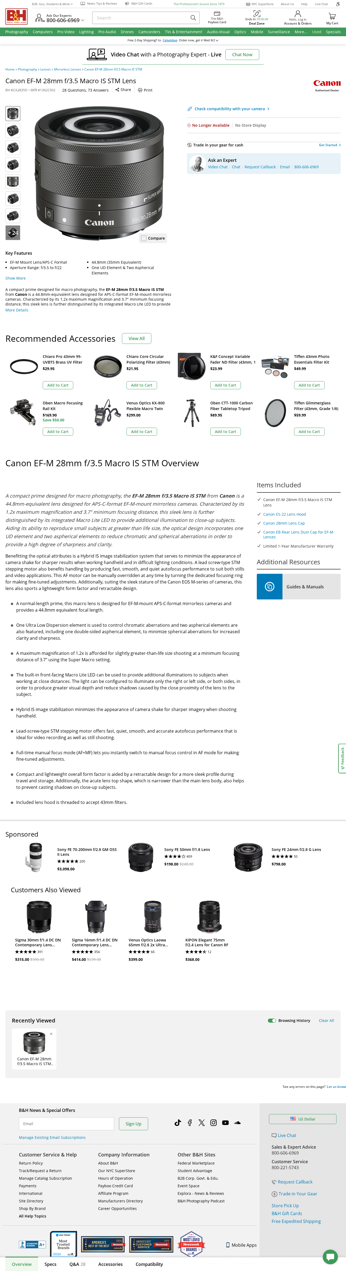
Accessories (110, 1264)
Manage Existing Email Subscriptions (52, 1137)
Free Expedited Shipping (296, 1221)
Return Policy (31, 1163)
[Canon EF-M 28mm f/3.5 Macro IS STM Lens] (99, 173)
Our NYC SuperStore (116, 1170)
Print (148, 90)
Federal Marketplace (196, 1163)
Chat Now (242, 55)
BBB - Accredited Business (32, 1244)
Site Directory (31, 1200)
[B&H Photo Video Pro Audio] (18, 16)
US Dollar (306, 1119)
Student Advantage (195, 1170)
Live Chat (321, 4)
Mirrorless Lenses (67, 69)
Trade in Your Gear (298, 1194)
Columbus (170, 40)
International (30, 1193)
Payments (27, 1185)
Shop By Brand (32, 1208)
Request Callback (295, 1182)
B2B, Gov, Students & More (51, 4)
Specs (50, 1264)
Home (10, 69)
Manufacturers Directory (120, 1200)
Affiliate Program (113, 1193)
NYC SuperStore (263, 4)
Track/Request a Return (40, 1170)
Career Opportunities (117, 1208)
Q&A (77, 1264)
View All (137, 338)
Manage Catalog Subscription (45, 1178)
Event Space (188, 1185)
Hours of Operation (115, 1178)
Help (304, 4)
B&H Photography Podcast (201, 1200)
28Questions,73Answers (85, 90)
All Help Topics (32, 1216)
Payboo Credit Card (115, 1185)
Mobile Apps (244, 1245)
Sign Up (133, 1124)
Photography (27, 69)
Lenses (45, 69)
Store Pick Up (285, 1206)
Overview (22, 1264)
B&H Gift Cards (287, 1213)
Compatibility (149, 1264)
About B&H (108, 1163)
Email (28, 1124)
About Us (287, 4)
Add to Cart (58, 385)
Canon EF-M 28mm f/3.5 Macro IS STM (113, 69)
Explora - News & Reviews (201, 1193)
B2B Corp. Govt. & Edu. (198, 1178)
